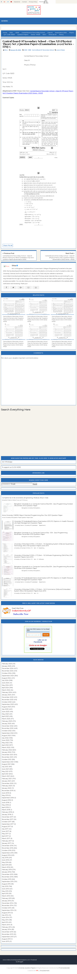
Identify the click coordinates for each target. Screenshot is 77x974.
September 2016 (8, 853)
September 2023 (8, 704)
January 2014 (6, 929)
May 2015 (5, 891)
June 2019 (5, 793)
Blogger (20, 961)
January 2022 (6, 752)
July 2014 (5, 915)
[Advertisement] (13, 59)
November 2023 (7, 700)
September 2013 (8, 937)
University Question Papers (27, 968)
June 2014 (5, 917)
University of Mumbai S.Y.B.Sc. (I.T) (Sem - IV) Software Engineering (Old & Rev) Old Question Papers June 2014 (43, 556)
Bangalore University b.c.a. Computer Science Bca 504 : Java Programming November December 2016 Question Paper (44, 567)
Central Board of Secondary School (43, 50)
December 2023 (7, 697)
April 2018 (5, 807)
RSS (28, 630)
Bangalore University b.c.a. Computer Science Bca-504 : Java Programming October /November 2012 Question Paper (43, 505)
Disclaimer (17, 2)
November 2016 (7, 848)
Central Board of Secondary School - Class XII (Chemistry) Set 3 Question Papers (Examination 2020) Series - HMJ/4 (37, 344)
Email (47, 629)
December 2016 (7, 846)
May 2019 (5, 795)
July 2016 (5, 857)
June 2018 (5, 802)
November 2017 (7, 819)
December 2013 (7, 932)
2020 (25, 50)
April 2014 (5, 922)
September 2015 (7, 881)
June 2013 (5, 941)
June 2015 (5, 889)
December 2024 (7, 668)
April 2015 (5, 893)
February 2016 (7, 869)
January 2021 (6, 781)
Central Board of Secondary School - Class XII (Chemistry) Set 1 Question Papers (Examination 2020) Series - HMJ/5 (37, 319)
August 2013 (6, 939)
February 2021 (7, 779)
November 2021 (7, 757)
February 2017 (7, 841)
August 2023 (6, 707)
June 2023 (5, 711)
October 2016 (6, 850)
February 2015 (7, 898)
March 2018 (6, 810)
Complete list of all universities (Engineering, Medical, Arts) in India (25, 498)
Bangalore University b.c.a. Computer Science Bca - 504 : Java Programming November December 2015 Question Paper (40, 533)
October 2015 (6, 879)
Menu (5, 21)
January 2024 (6, 695)
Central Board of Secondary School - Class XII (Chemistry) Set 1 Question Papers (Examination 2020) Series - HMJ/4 (62, 344)
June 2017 (5, 831)
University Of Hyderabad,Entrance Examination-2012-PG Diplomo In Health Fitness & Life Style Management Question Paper (43, 522)
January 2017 (6, 843)
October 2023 (7, 702)
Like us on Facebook (40, 641)
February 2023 (7, 721)
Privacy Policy (33, 2)
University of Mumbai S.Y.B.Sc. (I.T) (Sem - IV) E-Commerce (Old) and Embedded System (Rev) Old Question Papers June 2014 (42, 590)
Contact (24, 2)
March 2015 (6, 896)
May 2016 (5, 862)
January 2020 (6, 788)
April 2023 (5, 716)
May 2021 (5, 771)
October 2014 (6, 908)
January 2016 (6, 872)
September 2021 (8, 762)
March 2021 (6, 776)
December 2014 (7, 903)
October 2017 (6, 822)
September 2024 (8, 676)
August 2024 (6, 678)
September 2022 (8, 733)
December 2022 (7, 726)
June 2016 (5, 860)
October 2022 (7, 731)
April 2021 (5, 774)
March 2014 (6, 925)
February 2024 (7, 692)
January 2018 (6, 814)
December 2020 (8, 783)
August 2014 (6, 913)
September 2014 (8, 910)
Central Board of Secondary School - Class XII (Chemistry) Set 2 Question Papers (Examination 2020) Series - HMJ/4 (13, 344)
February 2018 (7, 812)
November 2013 (7, 934)
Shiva (14, 266)
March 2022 (6, 747)
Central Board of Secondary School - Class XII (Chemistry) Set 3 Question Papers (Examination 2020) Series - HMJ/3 (62, 319)
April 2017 (5, 836)
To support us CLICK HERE (11, 467)
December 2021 (7, 755)
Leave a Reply (60, 50)
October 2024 (7, 673)
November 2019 (7, 790)
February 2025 (7, 664)
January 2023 (6, 723)
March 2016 (6, 867)
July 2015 (5, 886)
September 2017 (8, 824)
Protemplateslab (64, 968)
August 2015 (6, 884)
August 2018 (6, 800)
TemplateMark (44, 970)
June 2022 (5, 740)
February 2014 (7, 927)
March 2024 (6, 690)
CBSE (29, 50)
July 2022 (5, 738)
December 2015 (7, 874)
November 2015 (7, 877)
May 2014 (5, 920)
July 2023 (5, 709)
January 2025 (6, 666)
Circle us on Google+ (38, 645)
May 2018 (5, 805)
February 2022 (7, 750)
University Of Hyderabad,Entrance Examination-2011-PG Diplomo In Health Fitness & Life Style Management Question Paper (43, 579)
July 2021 (5, 767)
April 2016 (5, 865)
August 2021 (6, 764)
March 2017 (6, 838)
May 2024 (5, 685)
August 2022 (6, 735)
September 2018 (8, 798)
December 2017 (7, 817)
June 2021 (5, 769)
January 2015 (6, 901)
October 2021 (6, 759)
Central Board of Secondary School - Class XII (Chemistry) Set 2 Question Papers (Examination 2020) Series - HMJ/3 (13, 319)
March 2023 (6, 719)
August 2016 (6, 855)
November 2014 (7, 905)
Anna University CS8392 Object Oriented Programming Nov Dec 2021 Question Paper (32, 515)
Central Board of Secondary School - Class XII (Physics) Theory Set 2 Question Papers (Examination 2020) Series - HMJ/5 (59, 257)
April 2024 (5, 688)
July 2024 (5, 680)
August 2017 (6, 826)
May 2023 (5, 714)
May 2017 (5, 834)
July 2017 (5, 829)
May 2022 (5, 743)
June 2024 (5, 683)
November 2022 (7, 728)
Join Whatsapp (7, 462)
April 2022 (5, 745)
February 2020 (7, 786)
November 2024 (7, 671)
